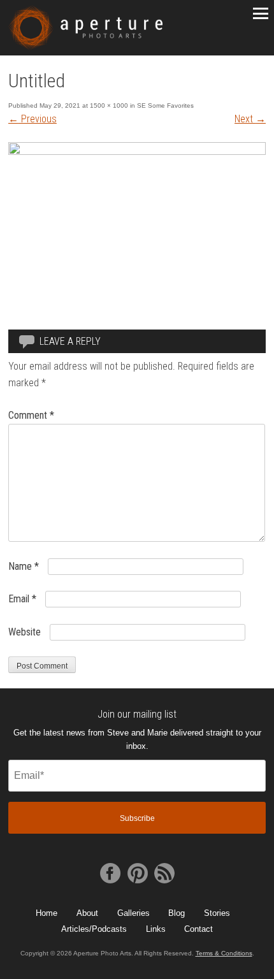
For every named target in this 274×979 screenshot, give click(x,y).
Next (250, 119)
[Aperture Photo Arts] (85, 27)
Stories (217, 913)
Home (46, 913)
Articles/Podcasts (94, 929)
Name (23, 566)
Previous (32, 119)
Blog (176, 913)
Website (24, 632)
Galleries (133, 913)
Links (156, 929)
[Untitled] (137, 151)
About (87, 913)
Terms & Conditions (224, 953)
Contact (198, 929)
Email (22, 599)
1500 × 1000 (109, 105)
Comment (31, 415)
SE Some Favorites (165, 105)
